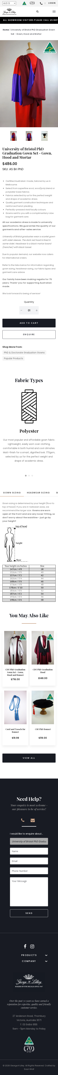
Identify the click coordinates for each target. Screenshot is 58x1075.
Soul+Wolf (29, 1069)
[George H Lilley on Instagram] (32, 946)
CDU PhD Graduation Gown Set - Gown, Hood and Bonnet (15, 672)
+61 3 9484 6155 (41, 3)
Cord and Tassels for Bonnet (15, 730)
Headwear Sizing (38, 492)
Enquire (29, 334)
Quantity (29, 302)
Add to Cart (29, 323)
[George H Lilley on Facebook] (25, 946)
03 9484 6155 (30, 1024)
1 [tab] (26, 476)
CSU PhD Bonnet (43, 729)
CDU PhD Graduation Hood (43, 671)
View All (29, 758)
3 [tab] (32, 476)
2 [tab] (29, 476)
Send (29, 913)
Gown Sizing (12, 492)
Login (52, 3)
